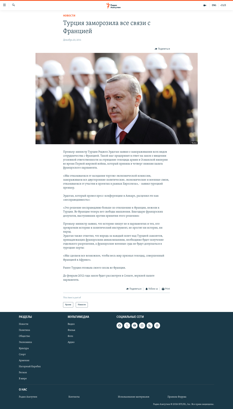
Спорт (22, 354)
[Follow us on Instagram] (142, 326)
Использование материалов (133, 397)
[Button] (162, 49)
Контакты (74, 397)
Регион (23, 372)
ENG (214, 5)
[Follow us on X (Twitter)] (127, 326)
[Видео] (205, 5)
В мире (23, 378)
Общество (24, 336)
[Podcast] (157, 326)
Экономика (25, 342)
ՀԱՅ (223, 5)
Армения (24, 360)
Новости (69, 15)
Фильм (71, 330)
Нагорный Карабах (30, 366)
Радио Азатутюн (28, 397)
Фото (70, 336)
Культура (24, 348)
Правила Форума (177, 397)
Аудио (71, 342)
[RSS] (150, 326)
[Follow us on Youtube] (135, 326)
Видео (71, 324)
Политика (24, 330)
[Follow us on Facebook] (119, 326)
